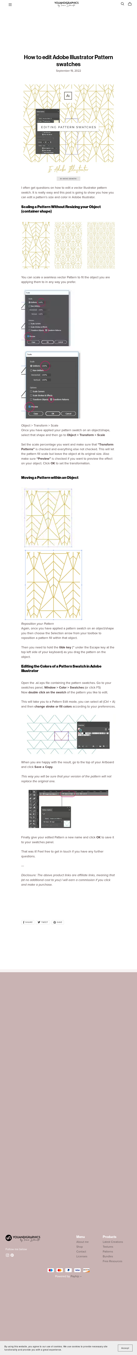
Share (29, 922)
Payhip (75, 1276)
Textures (108, 1247)
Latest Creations (113, 1242)
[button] (81, 1277)
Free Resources (112, 1261)
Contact (81, 1251)
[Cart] (131, 4)
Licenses (81, 1256)
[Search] (122, 4)
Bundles (108, 1256)
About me (82, 1242)
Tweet (44, 922)
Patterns (108, 1251)
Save (59, 922)
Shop (79, 1247)
